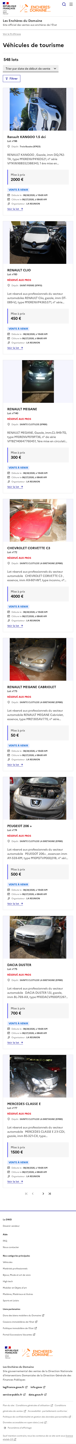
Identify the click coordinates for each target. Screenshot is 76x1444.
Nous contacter (11, 1247)
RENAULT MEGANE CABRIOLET (31, 687)
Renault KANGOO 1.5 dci (26, 137)
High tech (8, 1281)
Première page (26, 1193)
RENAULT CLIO (19, 270)
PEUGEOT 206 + (19, 826)
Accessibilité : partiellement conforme (47, 1411)
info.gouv (36, 1387)
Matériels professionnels (15, 1268)
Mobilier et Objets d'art (15, 1287)
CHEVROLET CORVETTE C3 (28, 548)
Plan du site (8, 1405)
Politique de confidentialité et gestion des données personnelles (35, 1416)
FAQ (5, 1241)
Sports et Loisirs (11, 1300)
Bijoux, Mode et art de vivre (17, 1275)
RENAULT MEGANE (22, 409)
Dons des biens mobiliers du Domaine (22, 1315)
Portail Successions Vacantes (17, 1334)
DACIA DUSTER (19, 964)
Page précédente (33, 1193)
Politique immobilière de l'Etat (18, 1328)
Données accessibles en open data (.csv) (23, 1422)
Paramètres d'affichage (20, 1427)
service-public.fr (12, 1395)
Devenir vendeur (11, 1226)
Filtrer (13, 78)
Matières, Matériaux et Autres (18, 1294)
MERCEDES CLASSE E (24, 1103)
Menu (71, 4)
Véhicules (7, 1262)
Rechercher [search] (64, 4)
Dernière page (49, 1193)
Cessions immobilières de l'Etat (18, 1322)
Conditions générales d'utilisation (33, 1405)
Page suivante (43, 1193)
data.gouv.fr (36, 1395)
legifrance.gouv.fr (13, 1387)
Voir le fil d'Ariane (12, 34)
